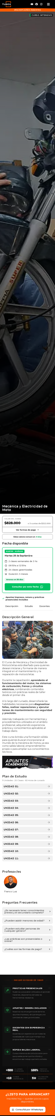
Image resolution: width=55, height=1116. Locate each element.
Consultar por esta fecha (25, 586)
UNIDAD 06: (11, 822)
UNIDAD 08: (11, 836)
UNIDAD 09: (11, 844)
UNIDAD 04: (11, 808)
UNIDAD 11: (11, 858)
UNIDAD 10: (11, 851)
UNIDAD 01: (11, 786)
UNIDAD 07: (11, 829)
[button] (5, 640)
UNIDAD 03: (11, 800)
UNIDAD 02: (11, 793)
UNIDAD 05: (11, 815)
